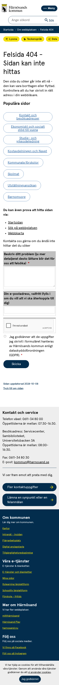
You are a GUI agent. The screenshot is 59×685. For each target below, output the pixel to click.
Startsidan (15, 222)
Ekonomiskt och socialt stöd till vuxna (28, 128)
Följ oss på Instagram (14, 653)
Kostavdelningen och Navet (27, 151)
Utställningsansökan (22, 185)
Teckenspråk (34, 39)
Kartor (6, 528)
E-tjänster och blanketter (17, 572)
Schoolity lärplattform (14, 590)
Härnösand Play (11, 622)
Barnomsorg (17, 197)
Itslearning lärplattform (15, 584)
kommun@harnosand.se (31, 462)
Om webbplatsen (27, 29)
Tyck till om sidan (13, 388)
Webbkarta (16, 233)
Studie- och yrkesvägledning (27, 139)
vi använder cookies (39, 672)
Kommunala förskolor (23, 162)
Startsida (8, 29)
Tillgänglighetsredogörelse (17, 552)
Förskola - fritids (11, 596)
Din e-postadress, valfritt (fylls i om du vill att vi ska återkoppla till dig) (29, 298)
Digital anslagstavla (13, 546)
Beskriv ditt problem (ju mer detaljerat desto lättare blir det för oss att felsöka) (29, 259)
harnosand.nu (25, 628)
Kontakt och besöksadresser (27, 117)
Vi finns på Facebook (14, 647)
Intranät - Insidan (12, 534)
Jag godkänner (30, 679)
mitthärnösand (25, 615)
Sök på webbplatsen (22, 228)
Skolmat (13, 174)
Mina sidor (8, 578)
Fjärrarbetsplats (11, 540)
